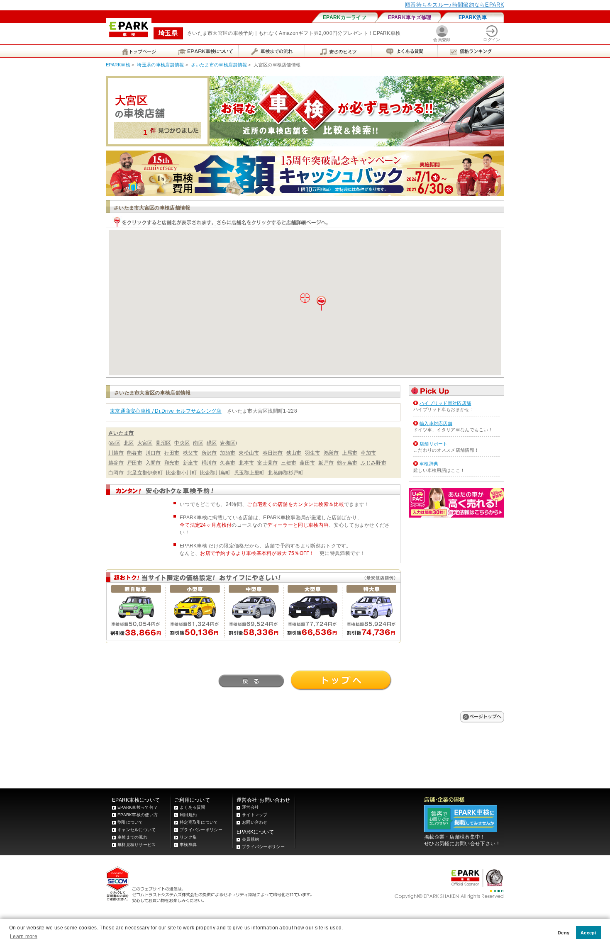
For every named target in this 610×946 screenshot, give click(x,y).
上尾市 (349, 453)
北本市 (246, 463)
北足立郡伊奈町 (145, 473)
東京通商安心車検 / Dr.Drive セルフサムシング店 (166, 411)
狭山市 (294, 453)
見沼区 (163, 443)
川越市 (116, 453)
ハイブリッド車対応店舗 (445, 403)
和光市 (172, 463)
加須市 (227, 453)
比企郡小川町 (181, 473)
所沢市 (209, 453)
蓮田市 (307, 463)
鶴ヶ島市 (347, 463)
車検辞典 (429, 463)
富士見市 (267, 463)
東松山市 (249, 453)
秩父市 (190, 453)
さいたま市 (121, 433)
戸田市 (134, 463)
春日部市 (273, 453)
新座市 (190, 463)
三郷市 (288, 463)
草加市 (368, 453)
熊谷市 (134, 453)
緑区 (212, 443)
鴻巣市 (331, 453)
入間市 (153, 463)
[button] (321, 303)
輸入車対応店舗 (436, 423)
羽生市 (312, 453)
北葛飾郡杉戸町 (285, 473)
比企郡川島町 (215, 473)
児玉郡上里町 (249, 473)
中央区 (182, 443)
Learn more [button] (23, 936)
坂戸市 (326, 463)
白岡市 (116, 473)
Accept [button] (589, 932)
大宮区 (145, 443)
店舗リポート (434, 443)
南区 (198, 443)
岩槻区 (227, 443)
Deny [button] (563, 932)
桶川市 (209, 463)
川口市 (153, 453)
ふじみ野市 (373, 463)
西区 (115, 443)
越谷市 (116, 463)
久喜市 (227, 463)
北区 (129, 443)
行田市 (172, 453)
